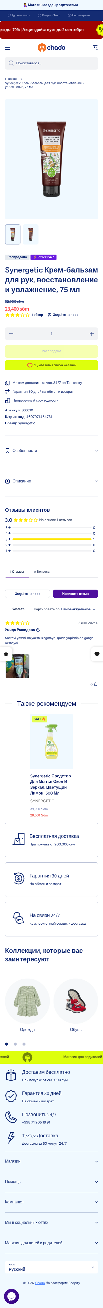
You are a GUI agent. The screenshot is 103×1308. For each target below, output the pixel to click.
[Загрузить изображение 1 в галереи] (12, 234)
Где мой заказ (21, 15)
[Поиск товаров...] (9, 63)
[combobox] (51, 63)
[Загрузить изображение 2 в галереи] (30, 234)
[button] (95, 47)
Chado (40, 1283)
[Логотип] (51, 47)
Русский (17, 1269)
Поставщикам (81, 15)
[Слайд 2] (15, 1044)
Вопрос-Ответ (51, 15)
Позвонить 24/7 (39, 1114)
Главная (11, 79)
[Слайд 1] (6, 1044)
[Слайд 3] (24, 1044)
